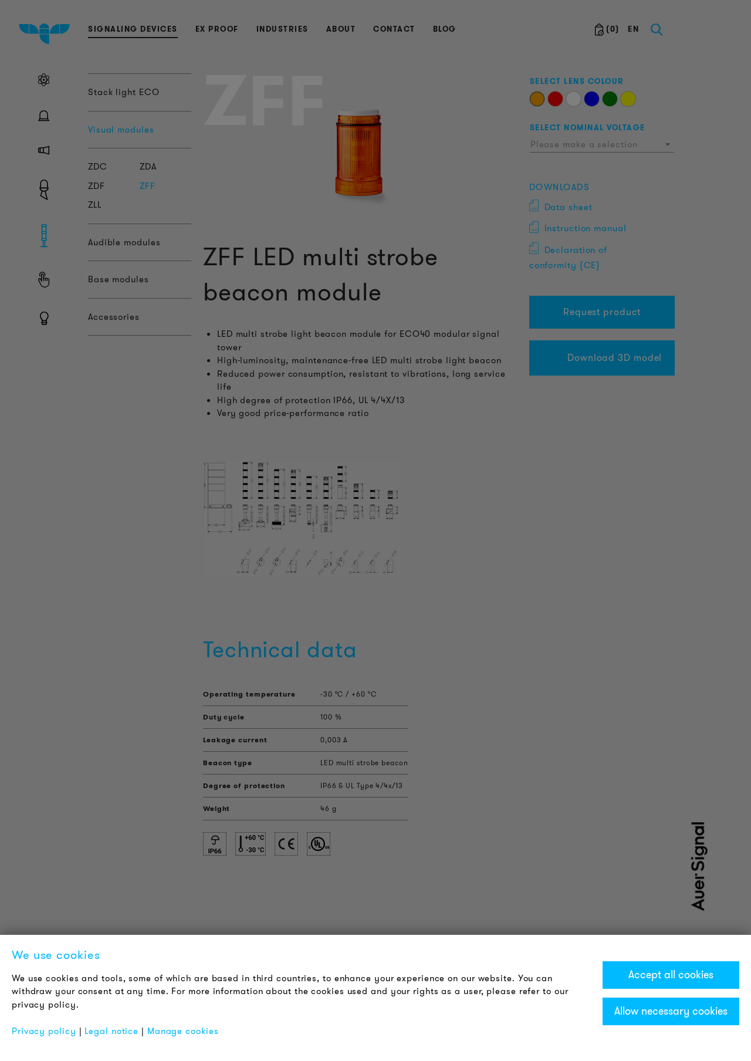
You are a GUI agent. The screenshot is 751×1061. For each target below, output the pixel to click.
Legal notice (111, 1031)
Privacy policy (44, 1031)
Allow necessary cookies (671, 1011)
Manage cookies (183, 1031)
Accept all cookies (670, 974)
